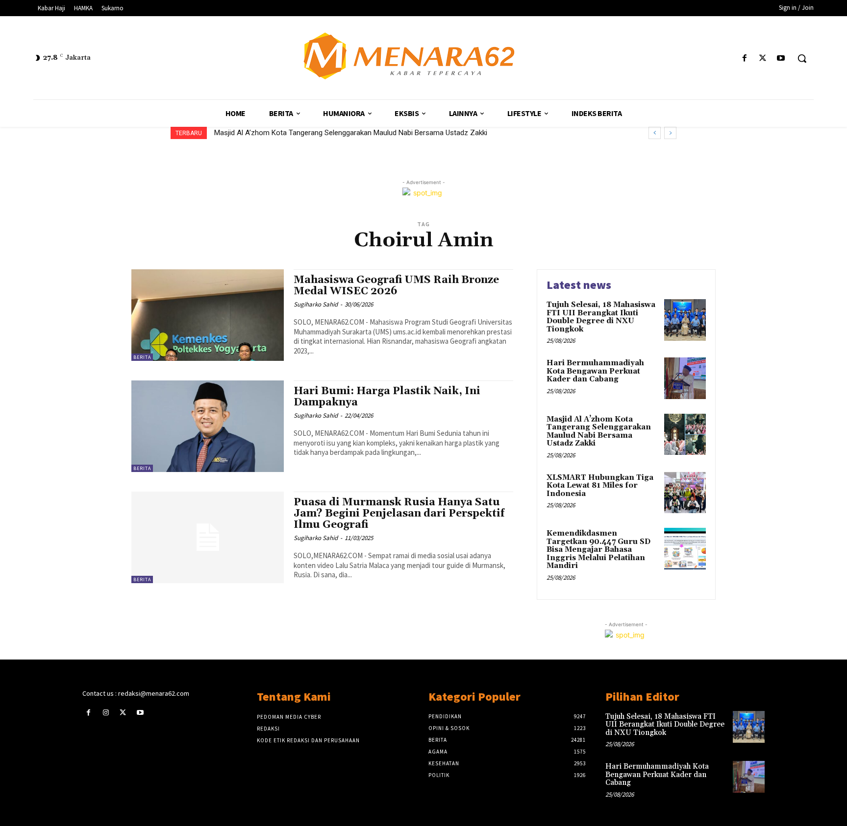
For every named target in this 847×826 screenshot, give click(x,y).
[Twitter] (763, 58)
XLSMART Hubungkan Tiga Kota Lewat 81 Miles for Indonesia (323, 132)
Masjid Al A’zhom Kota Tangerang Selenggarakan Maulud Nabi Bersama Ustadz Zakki (599, 431)
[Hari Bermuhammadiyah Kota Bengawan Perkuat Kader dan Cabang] (685, 378)
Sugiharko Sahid (316, 304)
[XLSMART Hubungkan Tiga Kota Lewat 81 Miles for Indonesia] (685, 493)
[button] (802, 58)
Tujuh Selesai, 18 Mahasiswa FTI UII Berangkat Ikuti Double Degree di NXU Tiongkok (601, 317)
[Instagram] (106, 713)
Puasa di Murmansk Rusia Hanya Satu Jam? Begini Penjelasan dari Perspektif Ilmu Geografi (399, 513)
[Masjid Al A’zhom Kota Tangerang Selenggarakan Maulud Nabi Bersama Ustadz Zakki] (685, 434)
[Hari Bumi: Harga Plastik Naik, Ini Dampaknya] (207, 426)
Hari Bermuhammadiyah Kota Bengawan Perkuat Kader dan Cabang (595, 371)
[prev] (654, 133)
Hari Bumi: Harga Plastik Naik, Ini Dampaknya (387, 397)
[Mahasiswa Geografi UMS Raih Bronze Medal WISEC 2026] (207, 315)
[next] (670, 133)
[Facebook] (744, 58)
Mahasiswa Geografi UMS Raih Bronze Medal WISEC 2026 (396, 286)
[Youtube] (781, 58)
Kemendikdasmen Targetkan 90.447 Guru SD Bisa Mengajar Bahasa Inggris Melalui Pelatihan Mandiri (598, 549)
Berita (142, 357)
